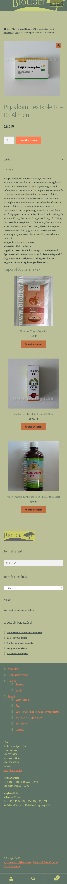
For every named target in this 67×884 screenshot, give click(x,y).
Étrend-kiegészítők (27, 29)
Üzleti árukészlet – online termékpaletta (38, 711)
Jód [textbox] (32, 588)
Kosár (19, 690)
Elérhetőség (22, 699)
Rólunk (11, 696)
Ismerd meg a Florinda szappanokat (24, 632)
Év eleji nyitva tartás (17, 637)
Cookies (20, 729)
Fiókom (12, 680)
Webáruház (14, 668)
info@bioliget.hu (13, 770)
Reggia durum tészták (18, 648)
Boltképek (21, 723)
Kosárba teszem (29, 139)
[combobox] (34, 588)
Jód (17, 32)
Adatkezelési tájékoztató (29, 717)
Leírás (7, 159)
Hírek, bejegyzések (18, 674)
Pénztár (20, 684)
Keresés (33, 879)
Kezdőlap (11, 29)
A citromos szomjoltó (17, 653)
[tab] (34, 159)
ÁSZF (18, 705)
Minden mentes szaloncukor (20, 643)
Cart (51, 876)
